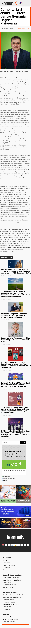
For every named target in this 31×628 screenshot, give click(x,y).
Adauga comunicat (9, 565)
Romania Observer (9, 599)
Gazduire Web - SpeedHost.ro (12, 580)
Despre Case (7, 606)
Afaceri (19, 28)
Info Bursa (6, 609)
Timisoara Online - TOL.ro (11, 604)
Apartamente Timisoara (10, 619)
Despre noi (6, 563)
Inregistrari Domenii (9, 585)
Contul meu (7, 567)
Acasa (5, 560)
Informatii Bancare (9, 602)
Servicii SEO (7, 582)
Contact (5, 570)
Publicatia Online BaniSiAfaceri (13, 595)
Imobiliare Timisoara (9, 617)
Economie (25, 28)
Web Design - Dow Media (11, 577)
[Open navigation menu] (27, 3)
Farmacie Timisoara (9, 621)
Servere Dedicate (8, 587)
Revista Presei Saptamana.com (12, 597)
